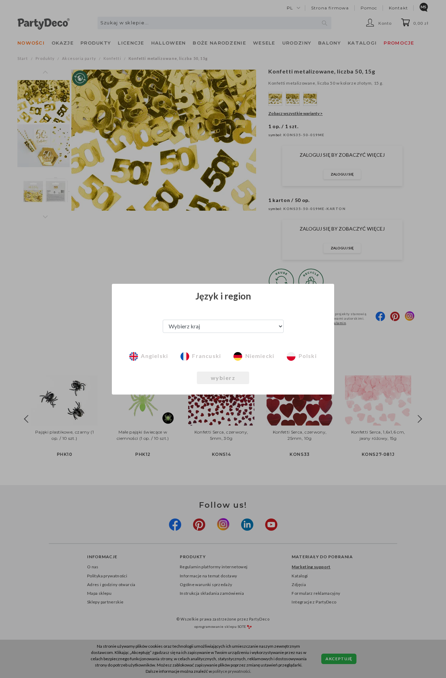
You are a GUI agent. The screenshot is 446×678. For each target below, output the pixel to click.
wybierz (223, 377)
